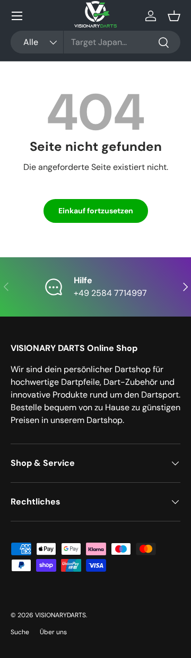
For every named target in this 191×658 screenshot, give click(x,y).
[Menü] (17, 16)
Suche (20, 632)
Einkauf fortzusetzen (95, 210)
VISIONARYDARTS (60, 615)
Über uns (53, 632)
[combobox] (95, 42)
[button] (174, 16)
